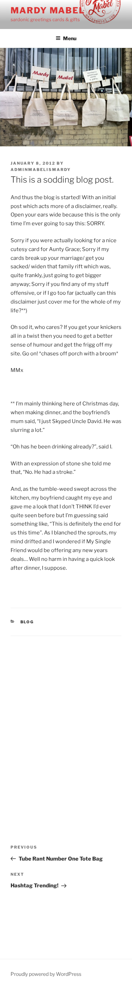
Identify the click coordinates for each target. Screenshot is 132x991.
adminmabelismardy (41, 169)
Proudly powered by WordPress (46, 974)
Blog (27, 621)
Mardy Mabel (48, 10)
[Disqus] (66, 724)
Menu (69, 38)
